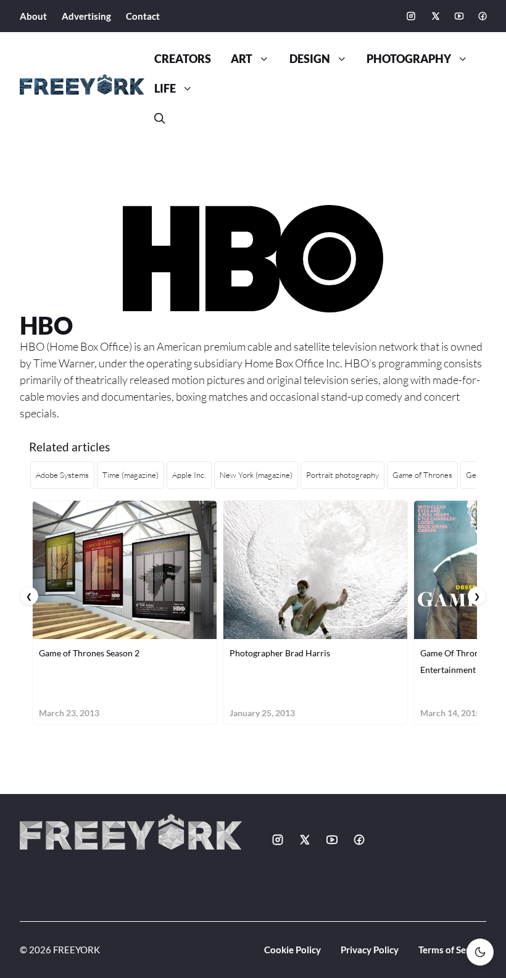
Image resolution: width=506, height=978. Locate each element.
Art (241, 58)
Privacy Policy (370, 949)
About (33, 16)
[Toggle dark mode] (480, 952)
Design (309, 58)
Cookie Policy (292, 949)
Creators (182, 58)
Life (165, 88)
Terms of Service (452, 949)
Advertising (86, 16)
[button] (159, 118)
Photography (409, 58)
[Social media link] (411, 16)
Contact (143, 16)
